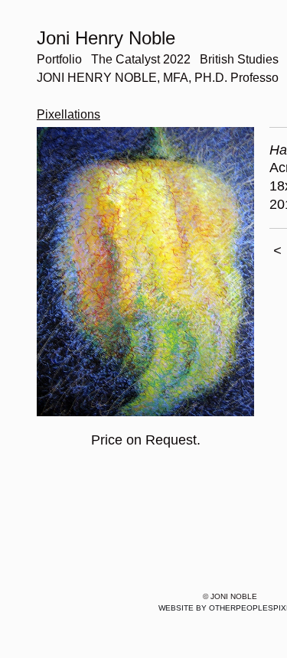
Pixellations (68, 114)
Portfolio (59, 59)
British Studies (239, 59)
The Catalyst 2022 (141, 59)
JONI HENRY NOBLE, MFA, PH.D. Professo (158, 77)
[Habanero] (145, 272)
